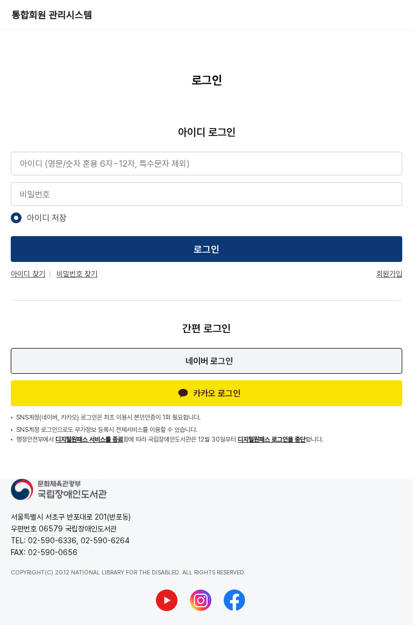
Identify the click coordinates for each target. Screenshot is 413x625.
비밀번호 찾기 (76, 273)
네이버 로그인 (209, 361)
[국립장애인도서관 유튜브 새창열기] (166, 600)
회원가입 (389, 273)
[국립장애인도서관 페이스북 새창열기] (234, 600)
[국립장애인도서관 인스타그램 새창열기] (200, 600)
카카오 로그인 (216, 393)
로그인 (206, 249)
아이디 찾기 (28, 273)
